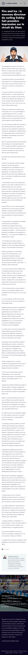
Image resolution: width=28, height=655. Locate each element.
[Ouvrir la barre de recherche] (21, 3)
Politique (6, 549)
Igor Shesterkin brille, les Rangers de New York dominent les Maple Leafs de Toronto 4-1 (13, 583)
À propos (16, 652)
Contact (21, 652)
